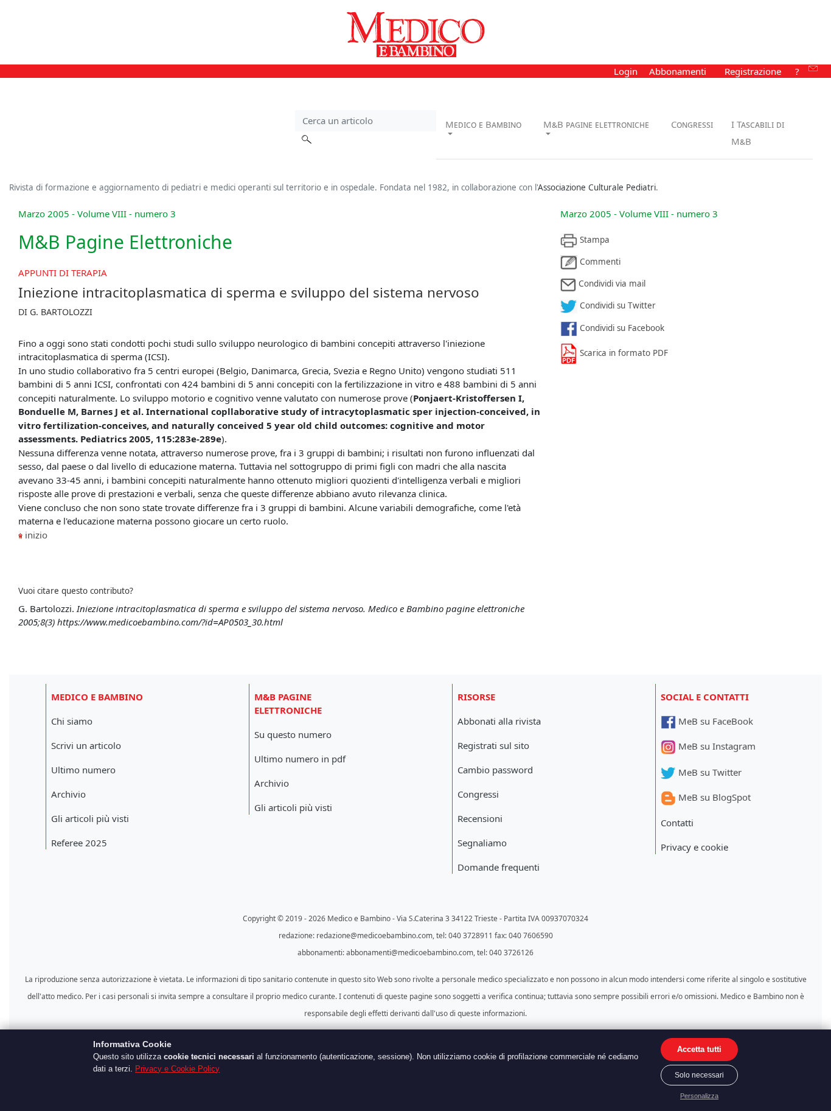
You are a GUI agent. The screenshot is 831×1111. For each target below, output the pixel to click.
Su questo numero (293, 734)
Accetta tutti (699, 1049)
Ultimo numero (83, 770)
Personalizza (699, 1095)
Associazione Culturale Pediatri (597, 187)
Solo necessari (699, 1075)
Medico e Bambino (483, 124)
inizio (36, 535)
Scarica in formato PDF (622, 352)
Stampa (593, 239)
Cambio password (495, 770)
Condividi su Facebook (620, 327)
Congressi (692, 124)
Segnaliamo (482, 843)
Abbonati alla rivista (499, 721)
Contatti (677, 823)
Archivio (68, 794)
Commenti (599, 261)
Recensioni (479, 818)
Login (626, 71)
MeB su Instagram (716, 746)
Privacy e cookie (694, 847)
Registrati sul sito (493, 745)
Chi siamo (71, 721)
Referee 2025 (79, 843)
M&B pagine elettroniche (596, 124)
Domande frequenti (498, 867)
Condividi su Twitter (616, 305)
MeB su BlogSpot (713, 797)
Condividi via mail (610, 283)
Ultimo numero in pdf (300, 759)
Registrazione (753, 71)
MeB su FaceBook (714, 721)
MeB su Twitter (709, 772)
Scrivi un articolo (86, 745)
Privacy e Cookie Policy (177, 1068)
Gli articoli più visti (90, 818)
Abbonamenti (677, 71)
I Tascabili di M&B (757, 132)
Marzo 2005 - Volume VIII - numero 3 (639, 213)
